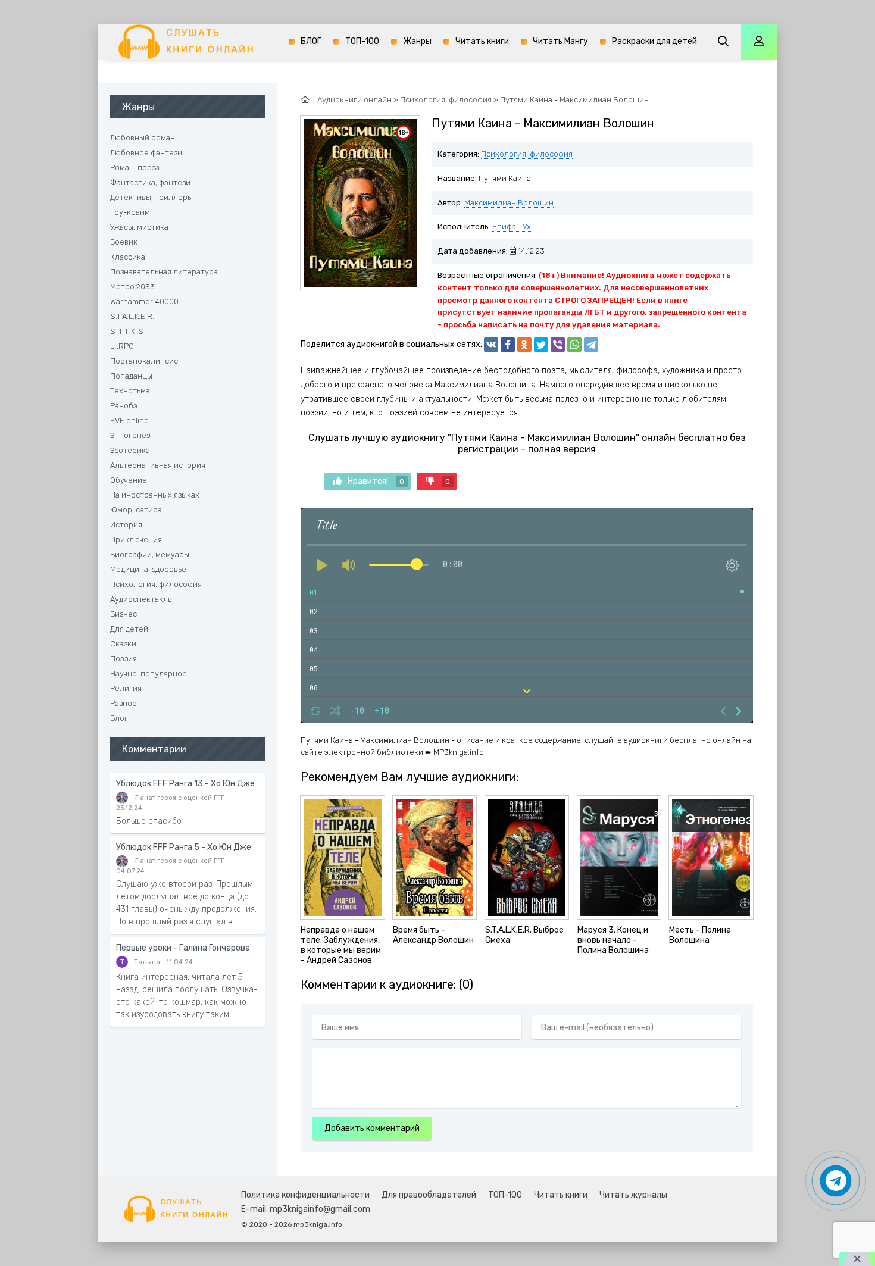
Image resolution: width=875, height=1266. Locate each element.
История (126, 524)
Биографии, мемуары (149, 554)
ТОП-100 (362, 41)
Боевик (124, 241)
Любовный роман (142, 137)
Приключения (136, 539)
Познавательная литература (164, 271)
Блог (119, 718)
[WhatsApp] (574, 344)
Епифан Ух (511, 226)
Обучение (128, 480)
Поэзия (123, 658)
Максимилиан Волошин (509, 202)
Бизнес (123, 613)
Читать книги (482, 41)
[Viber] (558, 344)
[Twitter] (541, 344)
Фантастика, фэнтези (150, 182)
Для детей (129, 628)
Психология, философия (527, 153)
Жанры (417, 41)
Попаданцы (131, 375)
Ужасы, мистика (139, 227)
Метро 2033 (132, 286)
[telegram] (591, 344)
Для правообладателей (429, 1195)
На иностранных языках (154, 494)
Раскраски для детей (654, 41)
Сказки (123, 643)
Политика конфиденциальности (305, 1195)
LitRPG (122, 346)
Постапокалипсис (144, 361)
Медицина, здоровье (148, 569)
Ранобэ (124, 405)
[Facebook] (508, 344)
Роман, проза (135, 167)
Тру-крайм (130, 212)
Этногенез (130, 435)
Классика (127, 256)
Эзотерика (130, 450)
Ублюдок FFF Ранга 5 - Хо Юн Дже (183, 847)
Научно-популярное (148, 673)
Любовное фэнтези (146, 152)
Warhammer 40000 (144, 301)
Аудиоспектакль (140, 599)
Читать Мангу (560, 41)
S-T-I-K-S (126, 331)
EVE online (129, 420)
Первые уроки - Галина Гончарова (183, 948)
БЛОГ (311, 41)
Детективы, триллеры (151, 197)
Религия (126, 688)
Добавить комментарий (372, 1128)
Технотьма (130, 390)
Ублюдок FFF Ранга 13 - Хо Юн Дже (185, 784)
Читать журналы (633, 1195)
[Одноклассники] (524, 344)
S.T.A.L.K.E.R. (132, 316)
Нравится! (376, 481)
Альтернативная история (157, 465)
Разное (123, 703)
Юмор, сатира (136, 509)
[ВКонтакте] (491, 344)
